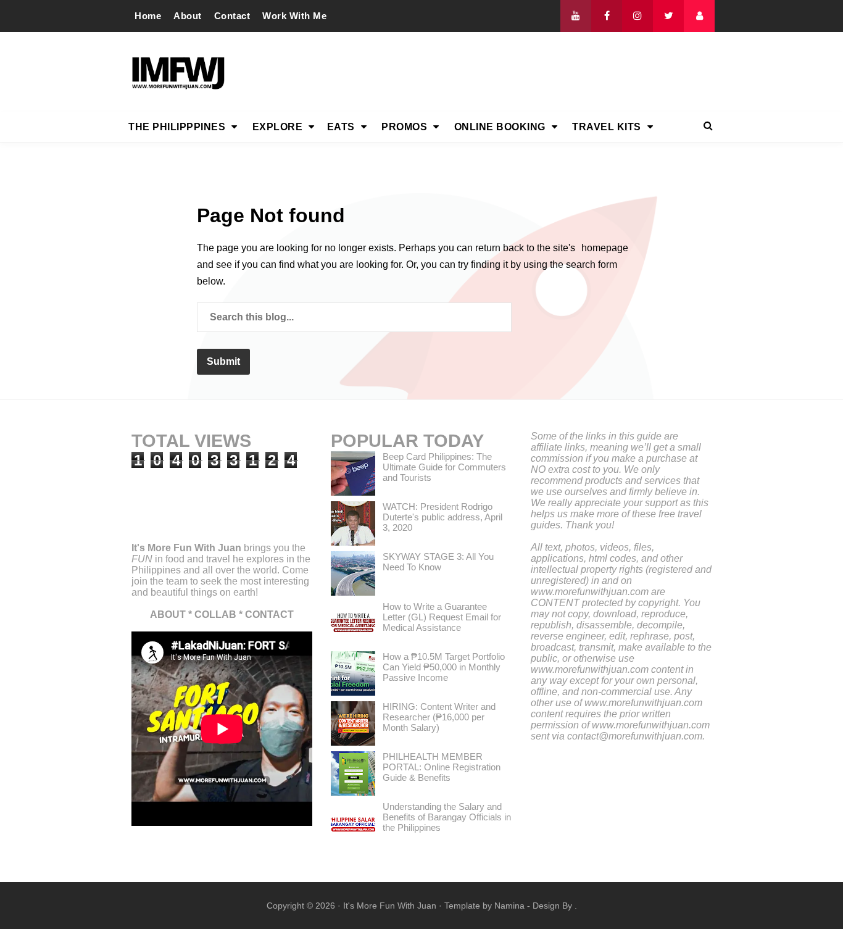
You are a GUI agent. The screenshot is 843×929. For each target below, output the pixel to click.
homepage (604, 248)
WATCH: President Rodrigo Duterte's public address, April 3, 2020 (442, 517)
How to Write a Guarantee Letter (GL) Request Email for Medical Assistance (442, 617)
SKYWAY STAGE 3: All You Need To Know (438, 561)
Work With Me (294, 15)
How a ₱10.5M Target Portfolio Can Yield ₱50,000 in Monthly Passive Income (444, 667)
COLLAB (215, 614)
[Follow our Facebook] (606, 16)
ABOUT (168, 614)
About (187, 15)
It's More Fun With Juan (186, 548)
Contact (232, 15)
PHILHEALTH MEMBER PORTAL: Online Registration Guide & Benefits (441, 767)
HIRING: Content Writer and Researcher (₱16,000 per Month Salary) (439, 717)
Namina (509, 905)
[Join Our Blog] (699, 16)
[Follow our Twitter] (668, 16)
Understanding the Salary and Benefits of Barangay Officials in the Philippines (447, 817)
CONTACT (269, 614)
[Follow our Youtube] (575, 16)
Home (148, 15)
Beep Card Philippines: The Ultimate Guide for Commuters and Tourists (444, 467)
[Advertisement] (490, 72)
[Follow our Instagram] (637, 16)
